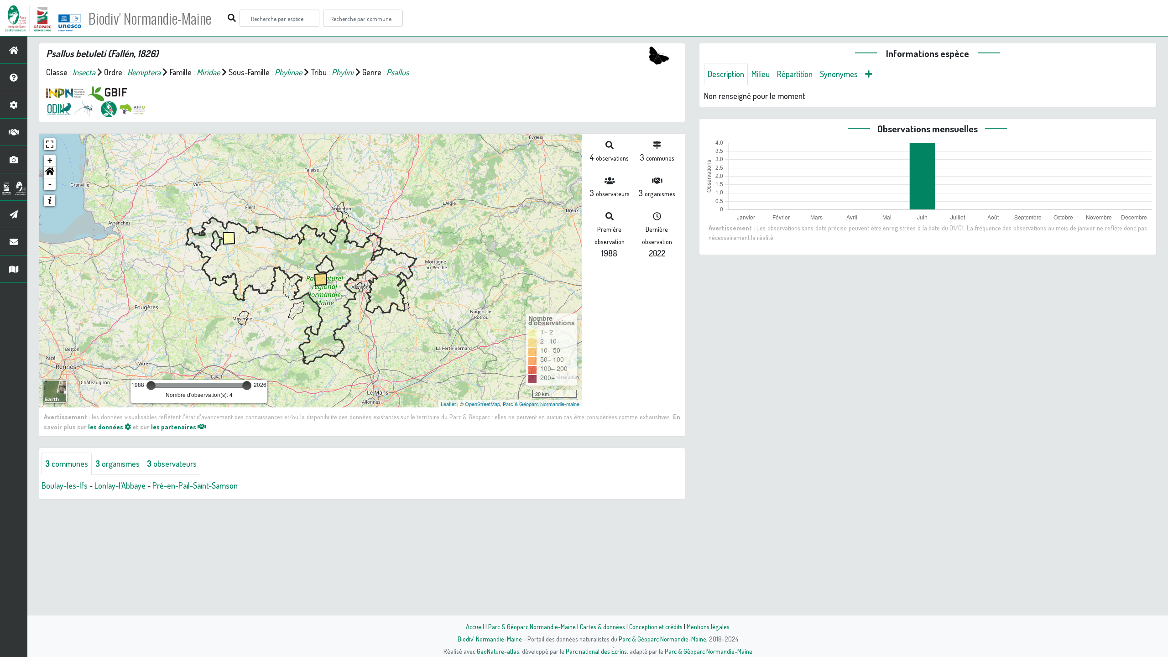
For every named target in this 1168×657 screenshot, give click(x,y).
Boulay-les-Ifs (65, 485)
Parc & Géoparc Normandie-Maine (532, 626)
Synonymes (839, 74)
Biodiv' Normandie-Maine (150, 18)
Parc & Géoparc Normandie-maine (541, 403)
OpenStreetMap (482, 403)
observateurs (172, 464)
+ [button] (49, 160)
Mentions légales (708, 626)
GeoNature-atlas (498, 651)
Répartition (795, 74)
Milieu (760, 74)
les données (106, 426)
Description (726, 74)
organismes (117, 464)
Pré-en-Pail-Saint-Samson (195, 485)
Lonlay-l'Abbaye (120, 485)
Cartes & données (602, 626)
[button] (50, 172)
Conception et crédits (656, 626)
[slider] (151, 385)
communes (66, 464)
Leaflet (448, 403)
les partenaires (174, 426)
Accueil (475, 626)
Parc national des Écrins (596, 651)
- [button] (49, 184)
